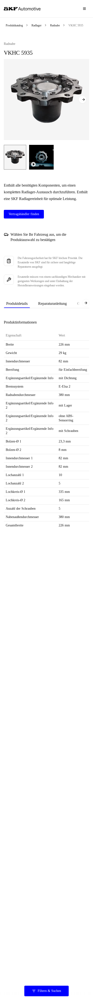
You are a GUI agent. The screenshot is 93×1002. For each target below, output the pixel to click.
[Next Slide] (82, 99)
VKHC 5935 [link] (75, 25)
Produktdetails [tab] (17, 303)
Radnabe (55, 25)
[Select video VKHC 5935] (41, 157)
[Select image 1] (15, 157)
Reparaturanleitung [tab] (52, 303)
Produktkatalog (14, 25)
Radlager (36, 25)
